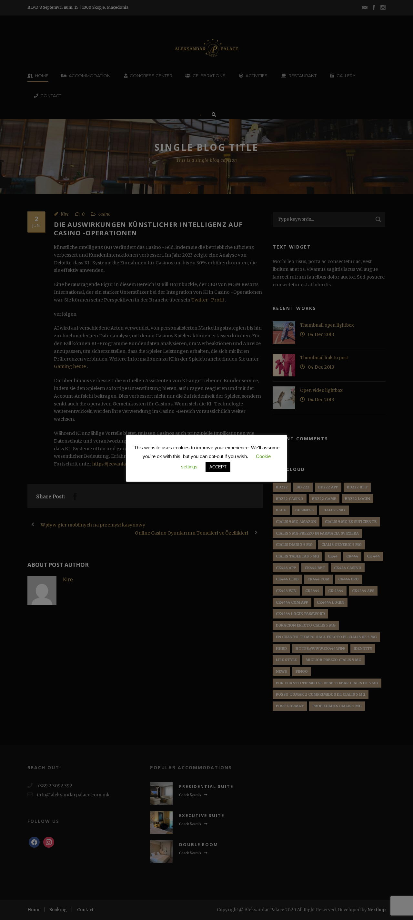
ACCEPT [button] (218, 467)
